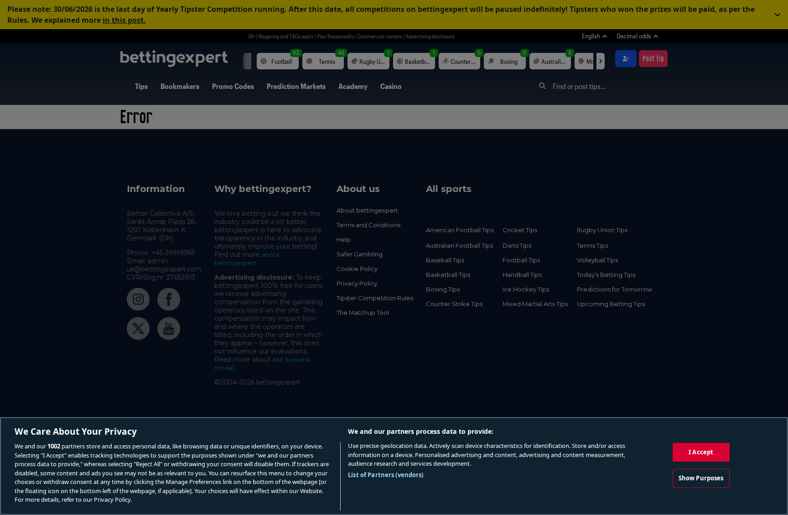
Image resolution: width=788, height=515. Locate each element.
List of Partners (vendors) (385, 475)
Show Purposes (701, 478)
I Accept (701, 452)
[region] (394, 466)
